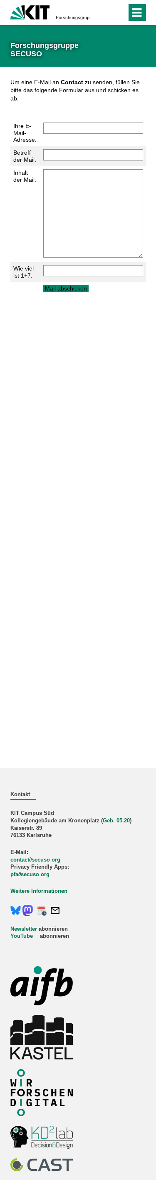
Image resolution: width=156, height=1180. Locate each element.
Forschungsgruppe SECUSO (75, 17)
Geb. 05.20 (116, 821)
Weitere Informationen (38, 891)
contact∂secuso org (35, 860)
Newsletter (23, 929)
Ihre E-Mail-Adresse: (25, 133)
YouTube (21, 936)
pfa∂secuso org (30, 874)
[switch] (105, 12)
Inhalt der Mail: (24, 176)
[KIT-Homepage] (30, 11)
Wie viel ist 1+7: (23, 272)
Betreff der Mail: (24, 156)
